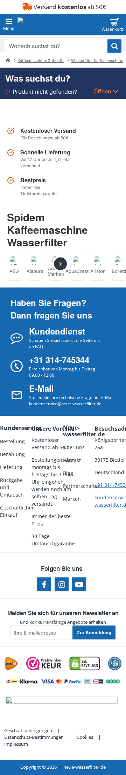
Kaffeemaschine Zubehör (41, 60)
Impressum (16, 744)
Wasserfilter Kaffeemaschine (97, 60)
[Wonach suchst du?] (114, 46)
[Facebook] (44, 584)
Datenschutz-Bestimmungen (34, 737)
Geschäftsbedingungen (28, 730)
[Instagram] (62, 584)
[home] (7, 59)
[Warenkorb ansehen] (114, 24)
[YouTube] (79, 584)
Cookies (85, 737)
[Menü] (9, 24)
